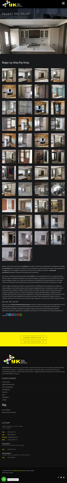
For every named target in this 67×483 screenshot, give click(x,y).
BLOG (3, 395)
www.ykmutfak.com (12, 439)
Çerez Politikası (6, 410)
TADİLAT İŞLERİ (6, 382)
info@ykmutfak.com (13, 437)
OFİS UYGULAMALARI (7, 387)
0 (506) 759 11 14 (12, 449)
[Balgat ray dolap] (9, 75)
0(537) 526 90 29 (12, 434)
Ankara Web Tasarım (7, 472)
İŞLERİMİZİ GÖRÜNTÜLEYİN (32, 337)
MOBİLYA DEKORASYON (8, 384)
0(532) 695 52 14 (12, 432)
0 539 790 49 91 (11, 457)
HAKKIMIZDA (5, 397)
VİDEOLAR (4, 392)
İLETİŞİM (4, 400)
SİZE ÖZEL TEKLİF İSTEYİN (32, 342)
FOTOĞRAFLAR (6, 389)
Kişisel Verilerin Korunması (9, 412)
